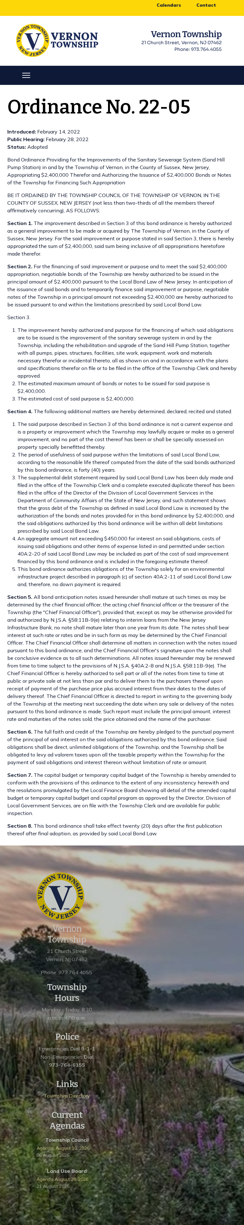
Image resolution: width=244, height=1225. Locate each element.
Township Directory (67, 1095)
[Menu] (26, 75)
